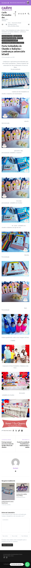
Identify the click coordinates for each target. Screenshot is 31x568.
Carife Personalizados (6, 15)
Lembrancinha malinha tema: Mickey (21, 494)
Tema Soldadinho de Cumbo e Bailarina (15, 30)
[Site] (15, 471)
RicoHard (15, 468)
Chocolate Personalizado (9, 38)
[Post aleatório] (28, 24)
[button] (27, 564)
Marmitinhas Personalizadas (9, 40)
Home (3, 30)
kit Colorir (20, 38)
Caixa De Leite (17, 36)
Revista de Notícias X (15, 565)
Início (9, 22)
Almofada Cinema (12, 24)
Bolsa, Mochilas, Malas (13, 26)
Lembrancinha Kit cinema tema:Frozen (7, 502)
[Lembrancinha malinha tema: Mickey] (28, 2)
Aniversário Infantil (16, 22)
